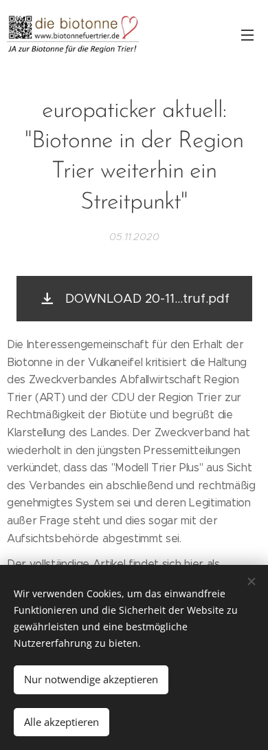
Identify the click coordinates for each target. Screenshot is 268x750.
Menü (247, 34)
